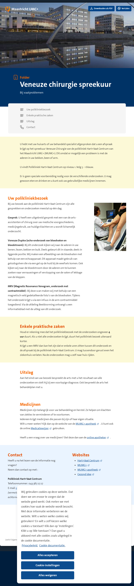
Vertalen (125, 8)
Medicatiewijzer (40, 428)
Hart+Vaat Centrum (88, 460)
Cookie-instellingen (48, 565)
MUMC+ (82, 465)
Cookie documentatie (52, 545)
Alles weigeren (48, 575)
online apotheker (96, 437)
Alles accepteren (48, 555)
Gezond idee (84, 474)
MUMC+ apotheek (86, 423)
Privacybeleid (29, 545)
